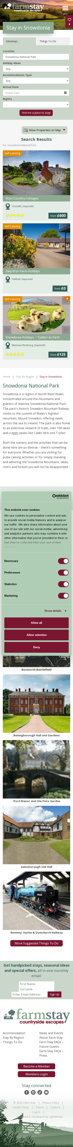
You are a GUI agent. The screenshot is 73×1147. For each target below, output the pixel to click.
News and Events (51, 1033)
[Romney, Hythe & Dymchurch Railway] (36, 901)
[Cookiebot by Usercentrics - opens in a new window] (52, 496)
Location (8, 51)
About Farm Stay (51, 1038)
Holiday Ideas (12, 63)
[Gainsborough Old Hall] (36, 835)
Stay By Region (25, 376)
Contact (55, 1107)
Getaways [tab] (12, 41)
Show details (52, 610)
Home (6, 376)
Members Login (36, 1074)
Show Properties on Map (44, 130)
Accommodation (14, 1033)
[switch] (63, 573)
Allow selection (37, 634)
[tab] (44, 130)
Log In (36, 1112)
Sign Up (54, 994)
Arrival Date (11, 87)
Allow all (36, 622)
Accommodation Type (17, 75)
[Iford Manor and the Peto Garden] (36, 769)
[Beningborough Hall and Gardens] (36, 703)
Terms (40, 1107)
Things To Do (12, 1042)
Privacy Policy (50, 1102)
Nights (7, 99)
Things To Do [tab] (47, 41)
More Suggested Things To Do (36, 943)
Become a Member (36, 1066)
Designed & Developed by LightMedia (39, 1116)
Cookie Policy (21, 1107)
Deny (36, 647)
